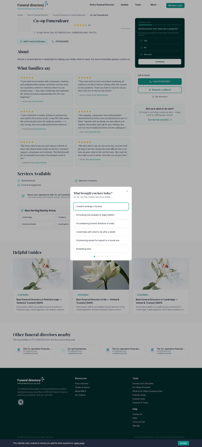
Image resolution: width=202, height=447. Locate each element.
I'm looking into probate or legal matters (95, 215)
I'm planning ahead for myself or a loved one (97, 240)
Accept (183, 443)
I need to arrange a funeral (89, 206)
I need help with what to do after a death (95, 232)
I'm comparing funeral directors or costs (95, 223)
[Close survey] (127, 191)
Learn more (79, 443)
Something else (83, 249)
